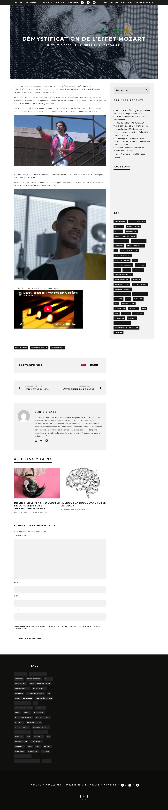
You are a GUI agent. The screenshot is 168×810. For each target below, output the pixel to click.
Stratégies (46, 2)
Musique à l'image (122, 289)
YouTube (118, 332)
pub (128, 299)
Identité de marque (129, 250)
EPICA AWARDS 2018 (37, 389)
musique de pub (139, 284)
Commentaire (20, 536)
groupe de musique (135, 246)
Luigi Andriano (68, 515)
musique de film (122, 284)
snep (144, 308)
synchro (132, 318)
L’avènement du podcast (79, 389)
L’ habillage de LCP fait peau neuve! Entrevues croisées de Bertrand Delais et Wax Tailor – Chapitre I (132, 141)
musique (136, 279)
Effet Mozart (21, 347)
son (116, 313)
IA (115, 250)
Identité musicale (122, 255)
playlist (118, 299)
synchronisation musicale (126, 328)
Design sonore (138, 241)
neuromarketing (122, 294)
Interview (140, 265)
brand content (133, 226)
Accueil (19, 2)
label (117, 270)
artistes (118, 226)
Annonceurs (120, 221)
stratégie (138, 313)
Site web (18, 610)
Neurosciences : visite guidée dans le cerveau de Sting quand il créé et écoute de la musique (82, 507)
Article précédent (35, 386)
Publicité (138, 299)
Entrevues (60, 2)
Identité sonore (122, 260)
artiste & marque (137, 221)
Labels (126, 270)
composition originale (125, 236)
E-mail (17, 596)
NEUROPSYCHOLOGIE (39, 347)
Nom (16, 582)
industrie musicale (123, 265)
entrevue (119, 246)
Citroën (118, 231)
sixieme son (120, 308)
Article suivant (87, 386)
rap (116, 303)
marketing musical (123, 274)
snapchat (133, 308)
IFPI (135, 260)
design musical (121, 241)
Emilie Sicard (61, 45)
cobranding (131, 231)
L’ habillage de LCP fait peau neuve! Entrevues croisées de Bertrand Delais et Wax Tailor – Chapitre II (132, 132)
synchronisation (122, 323)
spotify (126, 313)
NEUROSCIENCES (57, 347)
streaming (119, 318)
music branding (121, 279)
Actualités (31, 2)
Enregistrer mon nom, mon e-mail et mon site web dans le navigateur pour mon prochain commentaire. (57, 627)
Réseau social (128, 303)
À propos (73, 2)
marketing (138, 270)
